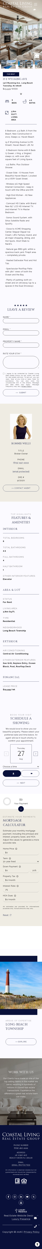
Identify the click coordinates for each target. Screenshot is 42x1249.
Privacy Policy (26, 386)
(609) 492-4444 (21, 463)
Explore (22, 1042)
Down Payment (10, 866)
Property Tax (9, 876)
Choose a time (10, 766)
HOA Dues (8, 896)
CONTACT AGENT (22, 488)
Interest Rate (9, 886)
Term (5, 858)
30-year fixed (9, 861)
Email (6, 329)
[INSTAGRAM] (14, 1196)
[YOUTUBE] (27, 1196)
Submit (22, 393)
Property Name (11, 341)
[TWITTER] (33, 1196)
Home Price (8, 849)
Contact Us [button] (22, 1110)
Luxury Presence (21, 1219)
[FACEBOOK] (8, 1196)
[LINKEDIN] (21, 1196)
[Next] (36, 754)
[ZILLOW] (21, 1202)
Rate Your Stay (11, 353)
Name (6, 317)
